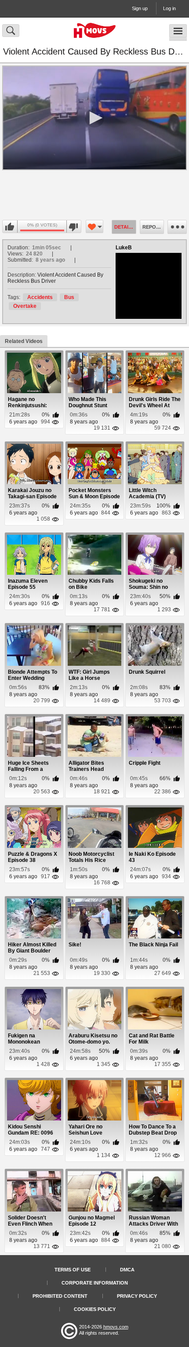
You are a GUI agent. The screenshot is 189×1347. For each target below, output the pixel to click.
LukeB (124, 248)
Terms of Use (73, 1269)
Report (152, 227)
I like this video (10, 227)
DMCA (127, 1269)
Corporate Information (95, 1282)
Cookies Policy (95, 1309)
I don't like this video (73, 227)
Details (124, 227)
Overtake (24, 306)
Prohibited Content (60, 1296)
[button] (94, 118)
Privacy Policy (137, 1296)
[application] (94, 117)
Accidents (40, 297)
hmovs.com (115, 1326)
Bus (69, 297)
